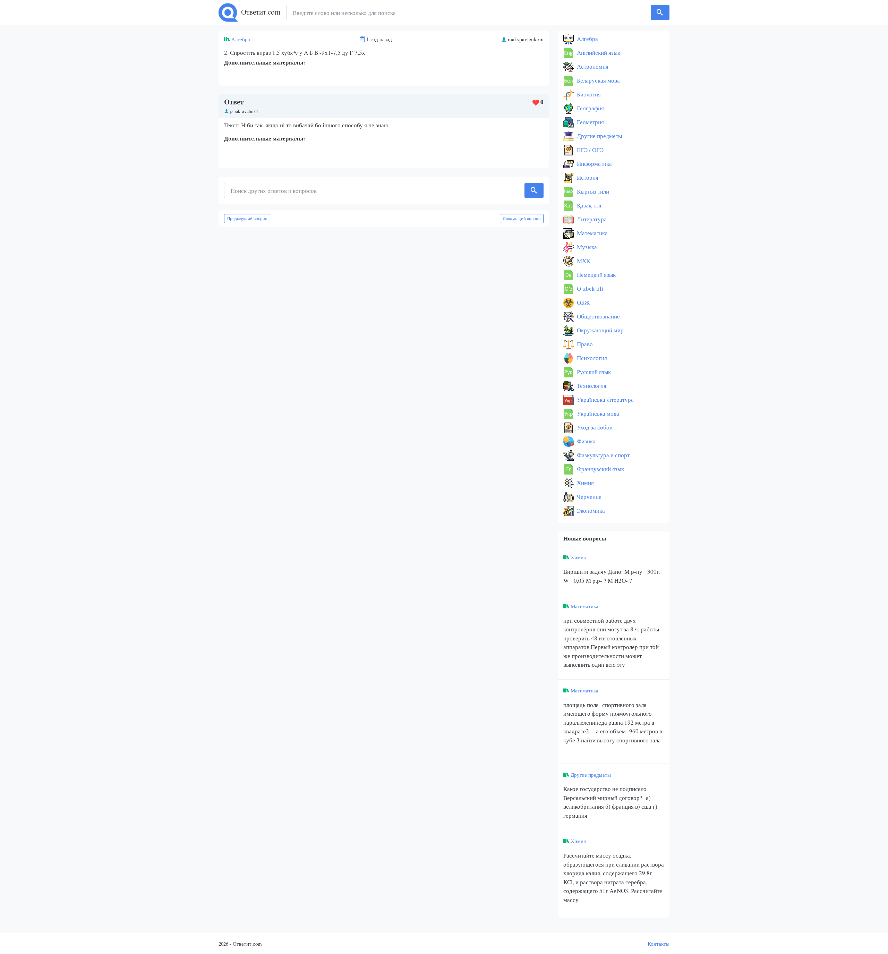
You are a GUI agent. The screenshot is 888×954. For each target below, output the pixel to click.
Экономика (590, 510)
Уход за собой (594, 427)
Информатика (593, 164)
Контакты (658, 943)
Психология (591, 358)
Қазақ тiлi (588, 205)
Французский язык (599, 469)
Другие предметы (598, 136)
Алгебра (240, 39)
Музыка (586, 247)
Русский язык (593, 372)
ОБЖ (582, 302)
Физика (585, 441)
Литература (591, 219)
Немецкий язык (595, 275)
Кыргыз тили (592, 191)
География (589, 108)
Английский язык (597, 53)
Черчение (588, 497)
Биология (588, 94)
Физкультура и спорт (602, 455)
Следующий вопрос (521, 218)
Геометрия (589, 122)
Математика (591, 233)
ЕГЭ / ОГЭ (589, 150)
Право (584, 344)
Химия (584, 483)
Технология (590, 386)
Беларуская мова (597, 80)
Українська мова (597, 413)
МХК (582, 261)
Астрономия (591, 66)
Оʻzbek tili (589, 288)
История (586, 177)
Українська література (604, 399)
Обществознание (597, 316)
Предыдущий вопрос (247, 218)
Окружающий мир (599, 330)
